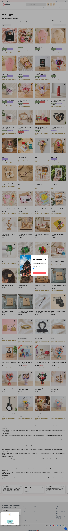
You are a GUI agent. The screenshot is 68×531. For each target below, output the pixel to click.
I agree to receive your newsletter (38, 269)
